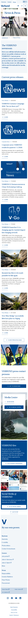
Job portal (5, 556)
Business (4, 536)
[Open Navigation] (25, 6)
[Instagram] (8, 598)
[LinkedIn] (20, 598)
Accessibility (14, 609)
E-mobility (5, 542)
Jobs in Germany (7, 559)
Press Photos (6, 580)
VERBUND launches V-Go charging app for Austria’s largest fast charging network (13, 230)
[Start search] (22, 6)
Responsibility (6, 573)
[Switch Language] (18, 6)
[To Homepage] (5, 6)
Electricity (5, 539)
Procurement (6, 583)
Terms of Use (14, 612)
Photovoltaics (6, 545)
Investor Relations (7, 576)
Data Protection (14, 607)
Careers (4, 553)
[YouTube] (16, 598)
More (3, 566)
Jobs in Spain (6, 562)
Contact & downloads (8, 549)
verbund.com (5, 37)
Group (4, 570)
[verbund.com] (4, 522)
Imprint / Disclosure (14, 615)
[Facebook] (12, 598)
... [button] (10, 37)
